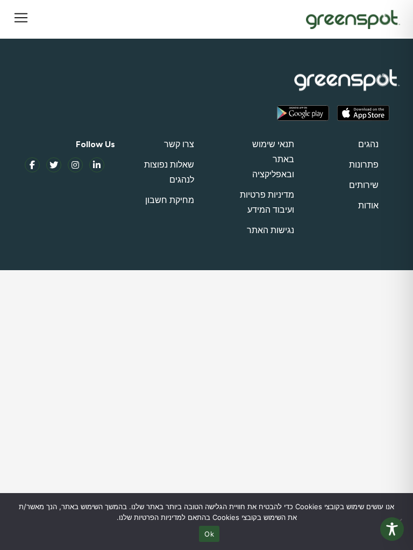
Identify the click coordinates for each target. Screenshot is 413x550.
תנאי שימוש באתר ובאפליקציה (273, 159)
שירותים (364, 185)
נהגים (368, 144)
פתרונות (364, 165)
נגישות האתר (270, 230)
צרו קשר (179, 144)
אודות (368, 205)
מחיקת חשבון (169, 200)
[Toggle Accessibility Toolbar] (392, 529)
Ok (209, 534)
